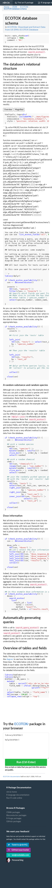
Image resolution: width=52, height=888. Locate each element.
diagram (9, 659)
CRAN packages (13, 812)
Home (6, 7)
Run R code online (14, 798)
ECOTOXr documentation (11, 776)
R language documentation (17, 795)
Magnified (19, 110)
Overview (8, 110)
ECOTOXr (21, 724)
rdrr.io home (11, 792)
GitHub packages (13, 822)
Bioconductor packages (16, 815)
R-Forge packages (13, 818)
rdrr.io (6, 3)
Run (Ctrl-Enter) (26, 762)
